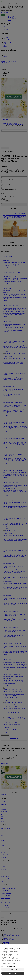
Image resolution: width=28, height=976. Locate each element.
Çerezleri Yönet (13, 969)
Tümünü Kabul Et (12, 973)
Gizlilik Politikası (11, 966)
